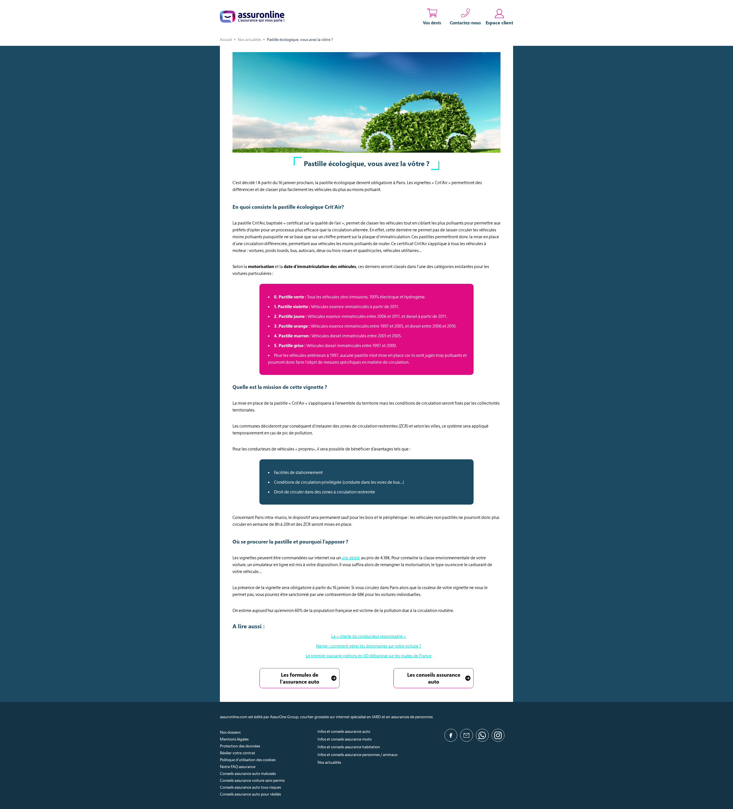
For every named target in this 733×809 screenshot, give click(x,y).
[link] (499, 16)
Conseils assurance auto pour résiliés (250, 794)
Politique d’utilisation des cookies (247, 759)
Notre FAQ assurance (237, 766)
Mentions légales (234, 739)
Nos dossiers (230, 732)
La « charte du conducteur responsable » (368, 636)
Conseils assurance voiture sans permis (252, 780)
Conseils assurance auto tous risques (250, 787)
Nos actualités (249, 39)
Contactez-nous (465, 22)
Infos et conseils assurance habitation (349, 746)
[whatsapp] (482, 735)
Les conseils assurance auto (433, 678)
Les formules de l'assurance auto (299, 678)
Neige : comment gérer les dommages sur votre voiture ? (368, 646)
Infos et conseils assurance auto (344, 731)
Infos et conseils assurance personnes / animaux (357, 754)
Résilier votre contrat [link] (237, 752)
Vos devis (432, 22)
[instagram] (498, 735)
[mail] (466, 735)
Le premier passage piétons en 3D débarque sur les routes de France (368, 655)
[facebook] (450, 735)
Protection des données (240, 746)
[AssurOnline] (252, 17)
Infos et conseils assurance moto (345, 739)
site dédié (351, 557)
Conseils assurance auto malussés (248, 773)
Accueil (226, 39)
